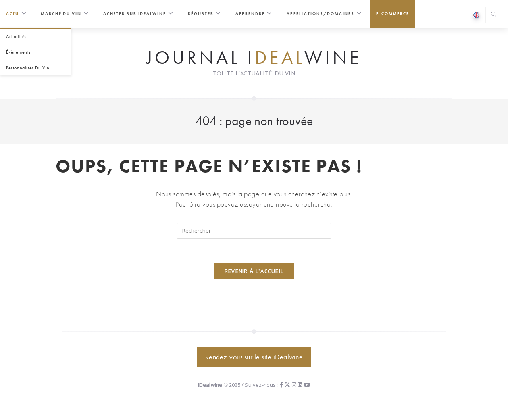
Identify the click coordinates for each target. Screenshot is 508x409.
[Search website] (493, 15)
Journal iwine (254, 58)
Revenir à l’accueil (254, 271)
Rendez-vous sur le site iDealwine (254, 356)
